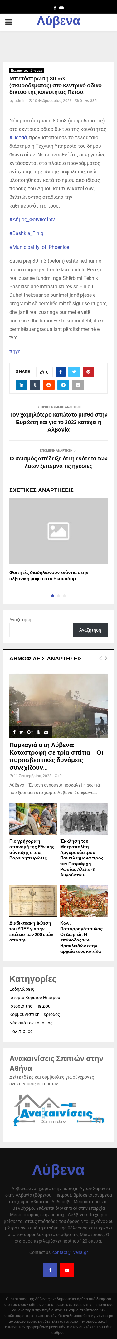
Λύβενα (58, 22)
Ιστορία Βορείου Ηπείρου (34, 997)
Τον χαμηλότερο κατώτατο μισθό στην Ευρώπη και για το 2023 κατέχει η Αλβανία (58, 422)
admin (20, 101)
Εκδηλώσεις (22, 989)
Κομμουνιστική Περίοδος (34, 1014)
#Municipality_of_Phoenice (39, 247)
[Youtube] (67, 1270)
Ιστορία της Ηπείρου (30, 1005)
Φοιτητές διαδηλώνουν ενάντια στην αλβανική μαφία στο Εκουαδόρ (48, 576)
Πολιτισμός (21, 1031)
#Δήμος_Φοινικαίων (32, 220)
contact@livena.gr (70, 1252)
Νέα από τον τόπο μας (26, 70)
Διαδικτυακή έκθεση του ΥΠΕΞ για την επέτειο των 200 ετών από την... (31, 932)
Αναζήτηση (20, 619)
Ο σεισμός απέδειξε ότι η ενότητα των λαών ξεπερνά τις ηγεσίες (59, 462)
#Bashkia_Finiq (26, 233)
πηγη (15, 351)
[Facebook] (50, 1270)
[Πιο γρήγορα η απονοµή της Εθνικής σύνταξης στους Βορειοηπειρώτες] (33, 819)
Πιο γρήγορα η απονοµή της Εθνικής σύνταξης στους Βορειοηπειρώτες (31, 850)
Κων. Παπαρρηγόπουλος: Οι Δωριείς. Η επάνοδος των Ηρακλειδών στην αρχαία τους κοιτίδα (81, 937)
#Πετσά (18, 138)
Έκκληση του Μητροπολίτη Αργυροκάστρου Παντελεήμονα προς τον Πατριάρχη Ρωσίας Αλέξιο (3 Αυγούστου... (81, 858)
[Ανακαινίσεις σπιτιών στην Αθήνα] (58, 1127)
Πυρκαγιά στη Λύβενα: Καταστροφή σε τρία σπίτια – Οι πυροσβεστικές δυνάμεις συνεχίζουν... (56, 756)
